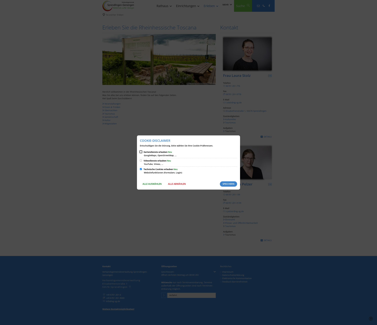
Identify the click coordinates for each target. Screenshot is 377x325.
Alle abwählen (177, 183)
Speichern (228, 183)
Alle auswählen (152, 183)
